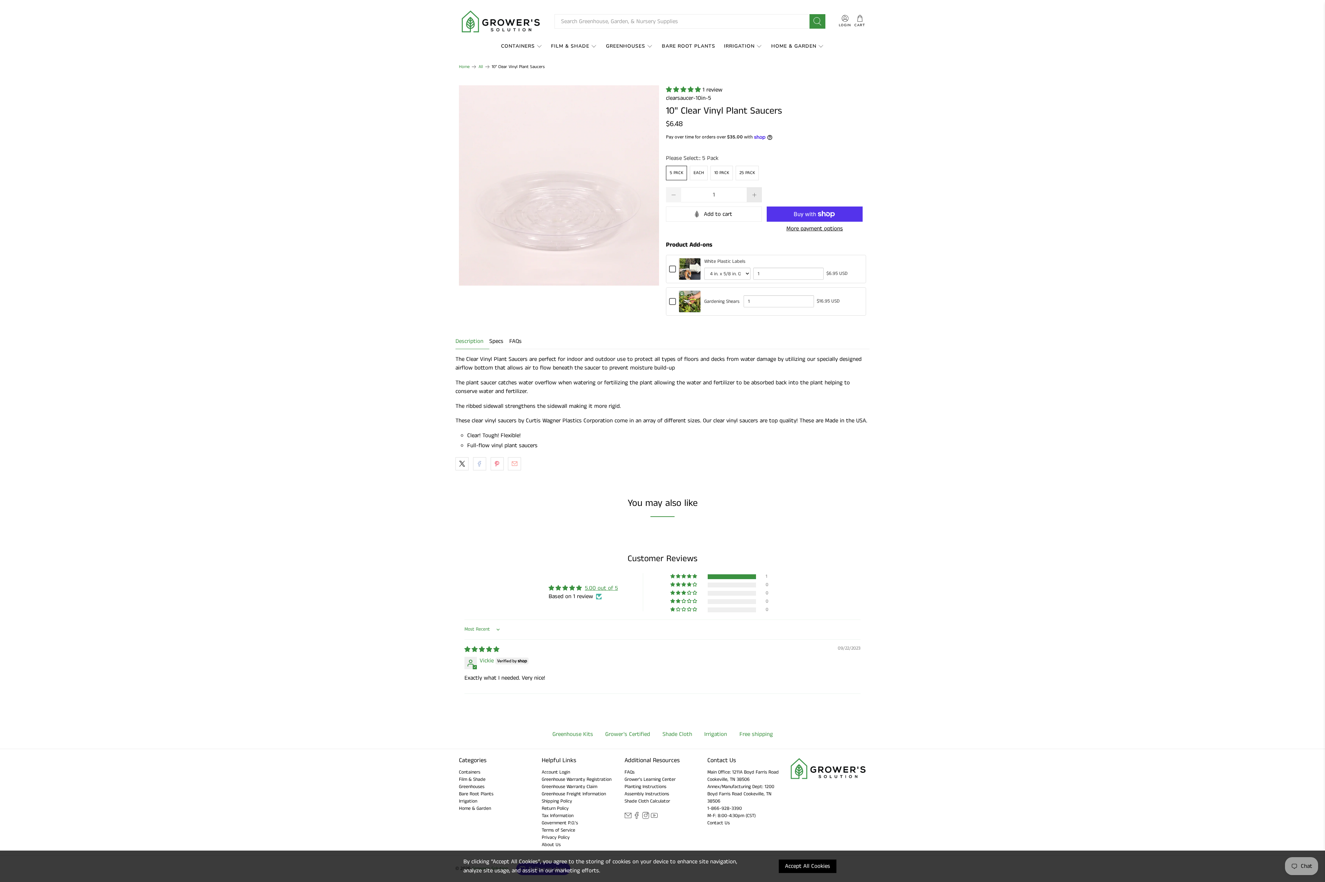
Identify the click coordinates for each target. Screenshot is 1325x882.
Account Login (556, 772)
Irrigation (739, 46)
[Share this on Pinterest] (497, 463)
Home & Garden (793, 46)
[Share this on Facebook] (479, 463)
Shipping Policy (557, 801)
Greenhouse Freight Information (574, 793)
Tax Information (557, 815)
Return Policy (555, 808)
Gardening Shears (721, 301)
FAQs (515, 341)
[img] (481, 649)
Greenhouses (625, 46)
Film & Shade (570, 46)
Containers (518, 46)
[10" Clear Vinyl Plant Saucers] (559, 185)
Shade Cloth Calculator (647, 801)
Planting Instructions (645, 786)
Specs (496, 341)
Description (469, 341)
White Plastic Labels (724, 261)
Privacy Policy (556, 837)
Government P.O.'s (560, 822)
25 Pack (747, 173)
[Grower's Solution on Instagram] (645, 817)
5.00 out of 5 (601, 588)
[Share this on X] (462, 463)
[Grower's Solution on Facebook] (636, 817)
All (481, 67)
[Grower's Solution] (501, 21)
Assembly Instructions (647, 793)
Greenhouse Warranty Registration (576, 779)
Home (464, 67)
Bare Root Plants (688, 46)
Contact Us (718, 822)
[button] (684, 90)
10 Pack (721, 173)
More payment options (814, 228)
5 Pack (676, 173)
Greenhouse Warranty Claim (569, 786)
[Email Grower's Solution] (628, 817)
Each (699, 173)
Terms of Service (558, 830)
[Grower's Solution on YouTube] (654, 817)
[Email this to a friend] (514, 463)
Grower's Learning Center (650, 779)
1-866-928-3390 (724, 808)
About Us (551, 844)
